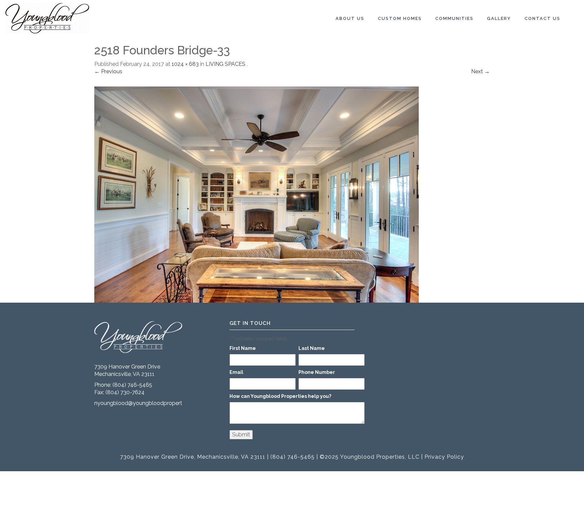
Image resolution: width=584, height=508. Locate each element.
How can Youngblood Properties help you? (281, 396)
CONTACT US (542, 18)
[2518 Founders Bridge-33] (256, 194)
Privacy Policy (444, 457)
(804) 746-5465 (132, 385)
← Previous (108, 71)
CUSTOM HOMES (400, 18)
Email (237, 372)
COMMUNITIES (454, 18)
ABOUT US (350, 18)
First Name (244, 348)
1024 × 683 (185, 64)
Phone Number (318, 372)
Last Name (312, 348)
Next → (480, 71)
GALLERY (499, 18)
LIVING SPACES (225, 64)
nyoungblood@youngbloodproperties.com (147, 403)
